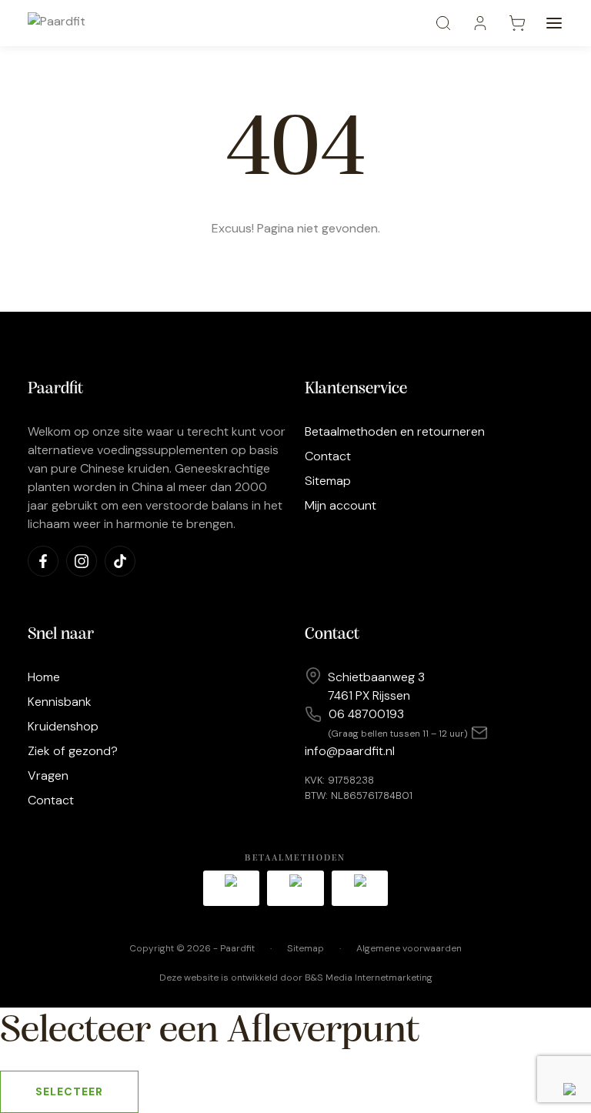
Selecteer (69, 1091)
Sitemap (328, 481)
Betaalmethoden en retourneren (395, 431)
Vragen (48, 775)
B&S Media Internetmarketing (368, 977)
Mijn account (340, 505)
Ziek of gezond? (73, 751)
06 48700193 (366, 714)
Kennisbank (60, 702)
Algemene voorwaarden (409, 948)
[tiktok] (120, 561)
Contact (328, 456)
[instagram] (81, 561)
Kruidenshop (63, 726)
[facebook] (43, 561)
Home (44, 677)
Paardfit (237, 948)
